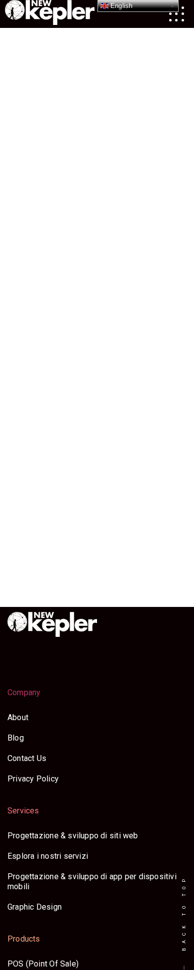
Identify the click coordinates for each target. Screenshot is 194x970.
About (17, 717)
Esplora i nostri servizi (47, 856)
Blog (15, 738)
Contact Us (26, 758)
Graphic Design (34, 907)
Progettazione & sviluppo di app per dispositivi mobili (92, 881)
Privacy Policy (33, 778)
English (120, 5)
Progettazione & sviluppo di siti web (72, 835)
